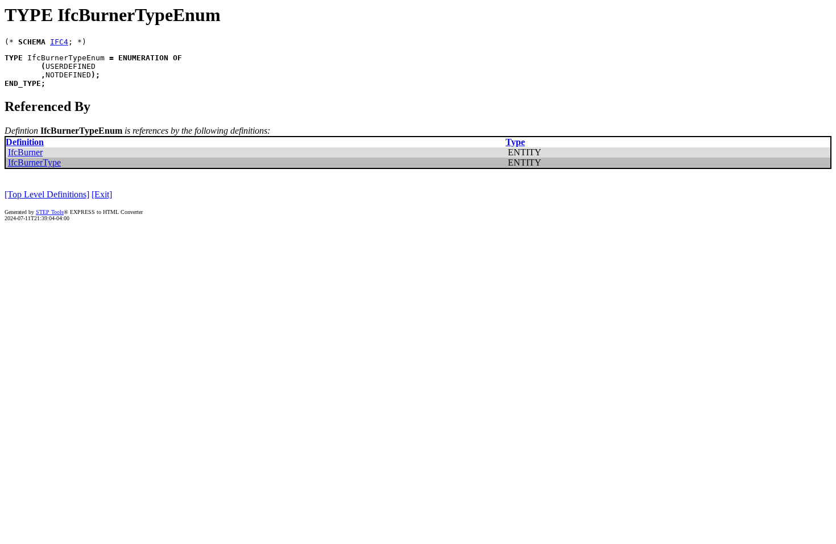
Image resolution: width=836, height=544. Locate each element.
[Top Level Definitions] (47, 194)
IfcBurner (25, 152)
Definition (25, 142)
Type (515, 142)
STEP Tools (50, 212)
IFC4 (59, 42)
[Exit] (102, 194)
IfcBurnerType (34, 162)
